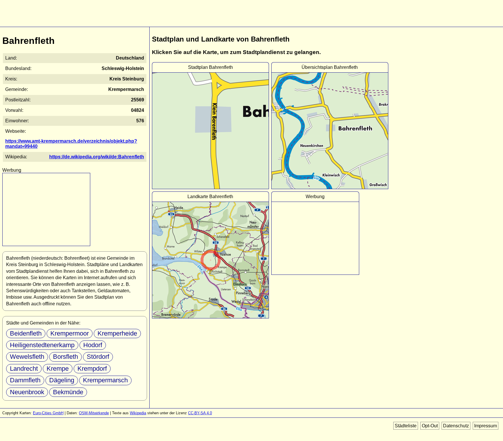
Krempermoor (69, 333)
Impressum (485, 425)
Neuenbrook (27, 392)
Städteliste (406, 425)
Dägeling (61, 380)
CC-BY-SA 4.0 (200, 413)
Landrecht (24, 368)
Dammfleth (25, 380)
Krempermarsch (105, 380)
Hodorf (92, 345)
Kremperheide (117, 333)
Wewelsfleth (27, 356)
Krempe (58, 368)
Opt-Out (430, 425)
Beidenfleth (26, 333)
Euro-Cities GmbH (48, 413)
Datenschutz (456, 425)
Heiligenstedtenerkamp (42, 345)
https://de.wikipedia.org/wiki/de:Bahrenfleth (96, 156)
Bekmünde (68, 392)
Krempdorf (92, 368)
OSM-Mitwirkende (94, 413)
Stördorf (98, 356)
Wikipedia (138, 413)
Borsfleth (65, 356)
